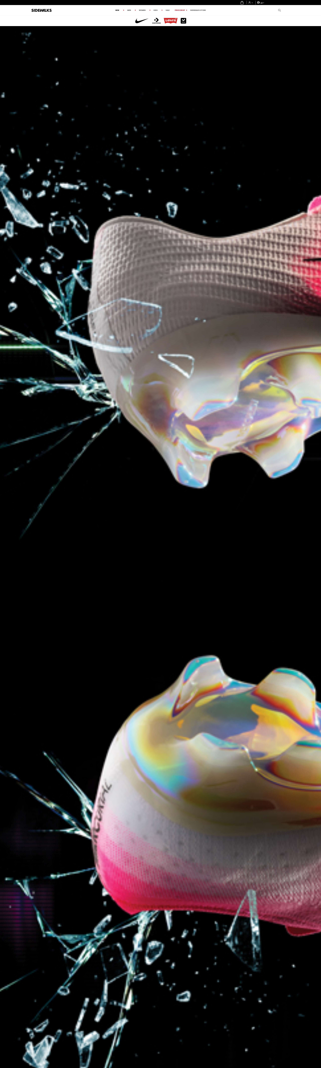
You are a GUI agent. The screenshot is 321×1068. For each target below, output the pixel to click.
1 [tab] (317, 551)
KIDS (156, 10)
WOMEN (142, 10)
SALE (168, 10)
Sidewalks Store (198, 10)
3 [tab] (317, 558)
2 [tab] (317, 555)
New (117, 10)
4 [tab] (317, 561)
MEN (129, 10)
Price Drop (180, 10)
